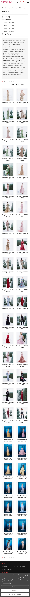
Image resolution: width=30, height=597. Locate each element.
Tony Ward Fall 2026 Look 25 (22, 197)
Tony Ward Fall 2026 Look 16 (8, 290)
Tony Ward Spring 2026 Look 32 (8, 477)
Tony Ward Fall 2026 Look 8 (8, 365)
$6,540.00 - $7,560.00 (8, 25)
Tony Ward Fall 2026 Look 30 (8, 159)
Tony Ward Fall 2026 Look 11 (22, 328)
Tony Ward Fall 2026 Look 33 (22, 122)
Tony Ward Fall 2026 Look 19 (22, 253)
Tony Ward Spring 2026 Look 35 (22, 440)
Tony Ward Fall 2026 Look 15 (22, 290)
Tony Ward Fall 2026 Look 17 (22, 271)
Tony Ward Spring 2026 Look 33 (22, 459)
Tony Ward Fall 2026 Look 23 (22, 215)
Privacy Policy (7, 583)
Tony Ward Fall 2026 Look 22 (8, 234)
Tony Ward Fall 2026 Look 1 (22, 421)
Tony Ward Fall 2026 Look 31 (22, 140)
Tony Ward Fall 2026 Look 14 (8, 309)
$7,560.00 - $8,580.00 (8, 28)
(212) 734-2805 (8, 569)
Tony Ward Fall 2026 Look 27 (22, 178)
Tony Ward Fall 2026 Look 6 (8, 384)
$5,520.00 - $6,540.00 (8, 22)
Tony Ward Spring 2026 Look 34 (8, 459)
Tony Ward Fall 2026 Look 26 (8, 197)
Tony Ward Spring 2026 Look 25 (22, 534)
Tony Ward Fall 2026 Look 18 (8, 271)
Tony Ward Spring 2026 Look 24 (8, 552)
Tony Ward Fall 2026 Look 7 (22, 365)
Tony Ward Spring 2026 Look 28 (8, 515)
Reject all (15, 591)
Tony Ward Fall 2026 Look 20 (8, 253)
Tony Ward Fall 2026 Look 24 (8, 215)
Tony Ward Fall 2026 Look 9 (22, 346)
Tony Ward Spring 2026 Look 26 (8, 534)
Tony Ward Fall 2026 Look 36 (8, 103)
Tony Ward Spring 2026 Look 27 (22, 515)
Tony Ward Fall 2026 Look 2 (8, 421)
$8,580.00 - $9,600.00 (8, 31)
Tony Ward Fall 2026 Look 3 (22, 402)
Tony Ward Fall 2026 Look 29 (22, 159)
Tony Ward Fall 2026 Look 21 (22, 234)
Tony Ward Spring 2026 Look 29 (22, 496)
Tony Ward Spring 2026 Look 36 (8, 440)
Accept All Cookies (15, 594)
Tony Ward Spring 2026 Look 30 (8, 496)
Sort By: (12, 84)
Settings (15, 587)
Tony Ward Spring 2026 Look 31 (22, 477)
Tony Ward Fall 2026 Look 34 (8, 122)
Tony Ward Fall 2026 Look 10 (8, 346)
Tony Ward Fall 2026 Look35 (22, 103)
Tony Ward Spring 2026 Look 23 (22, 552)
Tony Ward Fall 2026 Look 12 (8, 328)
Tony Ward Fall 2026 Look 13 (22, 309)
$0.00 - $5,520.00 (7, 19)
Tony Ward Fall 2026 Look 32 (8, 140)
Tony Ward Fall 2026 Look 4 (8, 402)
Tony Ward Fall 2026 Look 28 (8, 178)
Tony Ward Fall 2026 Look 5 (22, 384)
